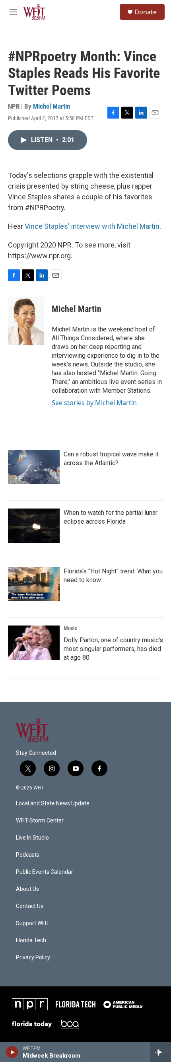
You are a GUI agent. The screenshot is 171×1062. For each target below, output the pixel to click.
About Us (27, 889)
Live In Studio (32, 838)
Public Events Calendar (44, 872)
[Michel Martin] (26, 321)
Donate (145, 12)
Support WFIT (33, 923)
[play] (12, 1052)
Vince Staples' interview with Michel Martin (92, 226)
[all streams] (160, 1052)
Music (70, 628)
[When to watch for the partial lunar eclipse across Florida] (34, 526)
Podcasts (27, 855)
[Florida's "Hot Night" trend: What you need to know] (34, 584)
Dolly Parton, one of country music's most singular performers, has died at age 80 (113, 648)
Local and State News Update (52, 804)
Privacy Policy (33, 958)
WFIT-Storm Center (40, 821)
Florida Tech (31, 940)
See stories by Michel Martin (94, 402)
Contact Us (29, 906)
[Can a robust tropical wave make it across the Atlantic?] (34, 467)
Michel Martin (51, 106)
